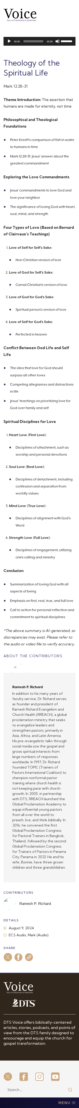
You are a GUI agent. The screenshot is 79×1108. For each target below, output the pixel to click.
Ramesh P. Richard (27, 687)
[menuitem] (8, 1077)
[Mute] (57, 41)
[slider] (67, 41)
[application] (39, 41)
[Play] (9, 41)
